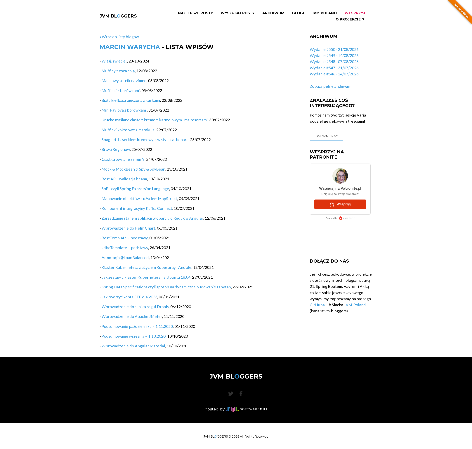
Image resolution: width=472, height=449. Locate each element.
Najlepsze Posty (195, 13)
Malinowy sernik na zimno (124, 80)
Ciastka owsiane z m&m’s (123, 159)
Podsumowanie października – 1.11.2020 (137, 326)
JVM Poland (324, 13)
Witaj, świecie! (114, 61)
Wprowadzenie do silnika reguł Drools (135, 306)
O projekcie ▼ (350, 19)
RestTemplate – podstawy (125, 237)
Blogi (298, 13)
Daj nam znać (326, 136)
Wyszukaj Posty (238, 13)
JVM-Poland (355, 304)
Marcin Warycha (130, 47)
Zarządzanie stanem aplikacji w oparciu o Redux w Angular (152, 218)
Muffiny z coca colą (118, 70)
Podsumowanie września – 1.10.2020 (134, 336)
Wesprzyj (355, 13)
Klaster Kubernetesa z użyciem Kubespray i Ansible (146, 267)
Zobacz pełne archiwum (330, 86)
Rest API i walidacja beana (124, 178)
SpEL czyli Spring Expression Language (135, 188)
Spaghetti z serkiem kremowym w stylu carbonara (145, 139)
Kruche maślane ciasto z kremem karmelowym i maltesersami (155, 119)
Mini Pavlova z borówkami (124, 110)
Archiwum (273, 13)
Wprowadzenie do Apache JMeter (132, 316)
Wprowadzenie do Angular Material (133, 346)
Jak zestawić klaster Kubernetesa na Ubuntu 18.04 (146, 277)
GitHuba (317, 304)
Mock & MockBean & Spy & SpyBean (133, 169)
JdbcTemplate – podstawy (125, 247)
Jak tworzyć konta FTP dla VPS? (129, 296)
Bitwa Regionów (116, 149)
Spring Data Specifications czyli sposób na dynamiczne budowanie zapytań (166, 287)
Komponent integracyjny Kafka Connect (137, 208)
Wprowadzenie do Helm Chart (128, 228)
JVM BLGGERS (118, 16)
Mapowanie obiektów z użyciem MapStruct (139, 198)
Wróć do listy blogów (120, 36)
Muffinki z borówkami (121, 90)
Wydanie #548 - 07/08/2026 (334, 61)
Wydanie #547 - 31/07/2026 (334, 67)
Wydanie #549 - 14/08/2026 (334, 55)
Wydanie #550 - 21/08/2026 (334, 49)
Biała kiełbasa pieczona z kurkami (131, 100)
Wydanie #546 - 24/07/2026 (334, 74)
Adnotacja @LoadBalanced (125, 257)
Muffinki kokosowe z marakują (128, 129)
